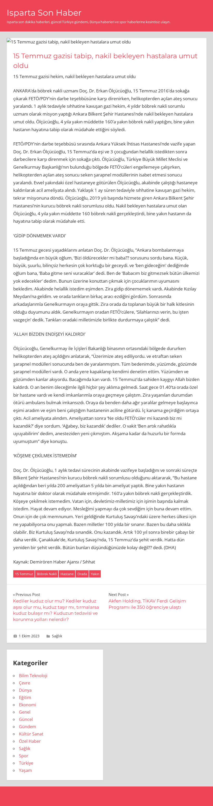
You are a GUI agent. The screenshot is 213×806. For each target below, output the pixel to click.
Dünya (25, 690)
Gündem (27, 726)
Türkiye (26, 763)
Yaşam (25, 770)
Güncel (26, 719)
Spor (23, 756)
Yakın (95, 574)
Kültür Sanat (31, 734)
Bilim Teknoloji (33, 675)
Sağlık (57, 635)
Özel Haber (30, 741)
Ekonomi (27, 705)
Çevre (24, 683)
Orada (82, 574)
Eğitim (25, 697)
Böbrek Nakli (47, 574)
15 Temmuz (24, 574)
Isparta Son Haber (44, 13)
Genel (24, 712)
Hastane (67, 574)
